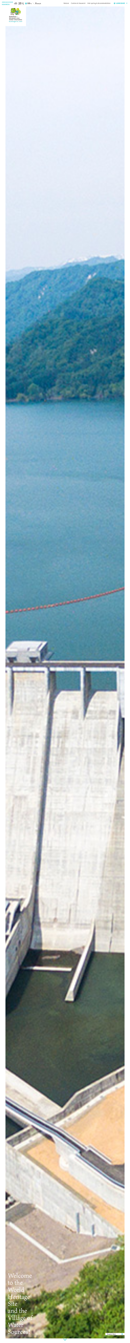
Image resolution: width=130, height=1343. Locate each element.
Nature (66, 3)
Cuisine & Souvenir (78, 3)
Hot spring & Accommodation (98, 3)
